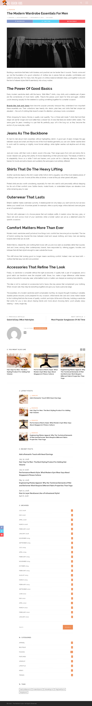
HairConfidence (25, 689)
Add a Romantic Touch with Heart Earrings (45, 398)
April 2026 (45, 520)
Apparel (45, 643)
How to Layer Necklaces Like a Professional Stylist (39, 493)
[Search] (81, 2)
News (45, 670)
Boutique (45, 647)
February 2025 (45, 557)
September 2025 (45, 543)
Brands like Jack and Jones (18, 106)
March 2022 (45, 607)
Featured (45, 656)
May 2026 (45, 515)
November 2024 (45, 561)
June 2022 (45, 594)
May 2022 (45, 598)
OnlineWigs (48, 689)
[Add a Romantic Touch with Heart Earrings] (23, 399)
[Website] (25, 332)
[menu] (86, 2)
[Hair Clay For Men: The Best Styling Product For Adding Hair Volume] (19, 361)
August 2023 (45, 575)
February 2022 (45, 612)
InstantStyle (37, 689)
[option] (19, 364)
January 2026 (45, 533)
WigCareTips (60, 689)
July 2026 (45, 510)
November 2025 (45, 538)
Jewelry (35, 395)
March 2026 (45, 524)
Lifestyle (45, 666)
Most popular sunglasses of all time (68, 320)
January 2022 (45, 617)
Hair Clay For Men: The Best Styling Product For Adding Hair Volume (18, 372)
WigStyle (23, 692)
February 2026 (45, 529)
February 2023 (45, 584)
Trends (45, 675)
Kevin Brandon (22, 17)
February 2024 (45, 570)
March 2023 (45, 580)
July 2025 (45, 547)
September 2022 (45, 589)
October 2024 (45, 566)
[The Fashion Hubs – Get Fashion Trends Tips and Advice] (12, 2)
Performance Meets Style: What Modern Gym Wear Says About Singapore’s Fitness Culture (46, 372)
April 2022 (45, 603)
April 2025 (45, 552)
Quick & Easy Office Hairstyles (20, 320)
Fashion (12, 9)
